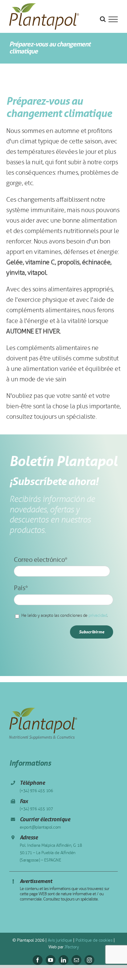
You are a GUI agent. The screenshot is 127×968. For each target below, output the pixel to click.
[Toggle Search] (103, 19)
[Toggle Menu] (113, 19)
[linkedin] (63, 960)
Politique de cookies (94, 940)
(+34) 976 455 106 (36, 790)
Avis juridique (59, 940)
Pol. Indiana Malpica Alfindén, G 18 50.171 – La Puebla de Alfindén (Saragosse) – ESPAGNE (51, 853)
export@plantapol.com (40, 827)
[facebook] (38, 960)
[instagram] (89, 960)
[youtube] (50, 960)
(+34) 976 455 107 (36, 808)
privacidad (97, 615)
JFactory (71, 947)
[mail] (76, 960)
